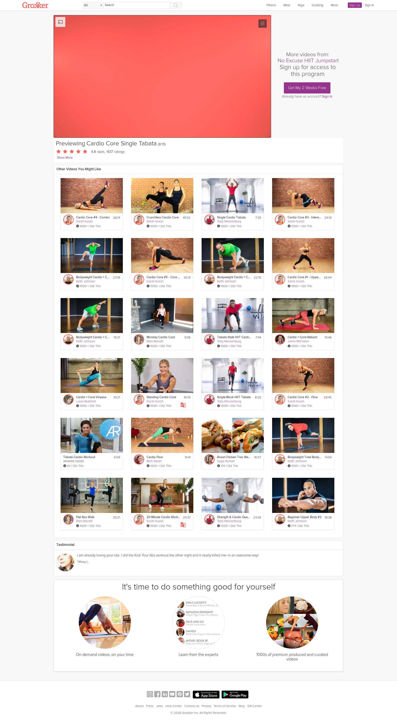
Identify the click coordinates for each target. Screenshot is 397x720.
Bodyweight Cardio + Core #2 (234, 277)
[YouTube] (172, 694)
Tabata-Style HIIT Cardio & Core (234, 337)
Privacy (206, 706)
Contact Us (191, 706)
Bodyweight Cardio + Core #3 (93, 277)
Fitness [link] (271, 5)
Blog (242, 706)
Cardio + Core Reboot (302, 337)
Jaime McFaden (298, 341)
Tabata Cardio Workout (79, 457)
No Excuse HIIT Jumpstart (308, 60)
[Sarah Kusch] (68, 219)
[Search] (176, 5)
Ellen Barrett (155, 341)
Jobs (159, 706)
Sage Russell (226, 461)
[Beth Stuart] (139, 459)
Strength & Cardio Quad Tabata (234, 517)
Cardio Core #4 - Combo (93, 217)
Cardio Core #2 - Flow (303, 397)
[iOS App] (206, 694)
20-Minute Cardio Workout (164, 517)
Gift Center (254, 706)
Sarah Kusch (84, 221)
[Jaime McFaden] (280, 339)
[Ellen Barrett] (139, 339)
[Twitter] (187, 694)
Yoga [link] (301, 5)
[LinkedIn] (165, 694)
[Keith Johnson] (68, 279)
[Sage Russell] (209, 459)
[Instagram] (150, 694)
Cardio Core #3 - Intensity (305, 217)
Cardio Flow (155, 457)
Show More (65, 157)
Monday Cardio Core (161, 337)
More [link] (334, 5)
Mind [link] (286, 5)
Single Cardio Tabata (231, 217)
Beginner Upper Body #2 (305, 517)
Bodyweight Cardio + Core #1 (93, 337)
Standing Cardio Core (161, 397)
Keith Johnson (85, 281)
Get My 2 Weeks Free (307, 87)
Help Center (173, 706)
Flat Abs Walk (85, 517)
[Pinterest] (180, 694)
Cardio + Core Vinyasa (91, 397)
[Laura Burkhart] (68, 399)
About (139, 706)
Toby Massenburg (229, 221)
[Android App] (235, 694)
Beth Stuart (154, 461)
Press (150, 706)
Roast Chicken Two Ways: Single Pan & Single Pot (234, 457)
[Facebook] (157, 694)
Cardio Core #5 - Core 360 (164, 277)
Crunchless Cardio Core (163, 217)
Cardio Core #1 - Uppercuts (304, 277)
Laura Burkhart (86, 401)
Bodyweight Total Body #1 (305, 457)
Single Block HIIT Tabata (234, 397)
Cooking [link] (317, 5)
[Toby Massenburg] (209, 219)
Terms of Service (225, 706)
